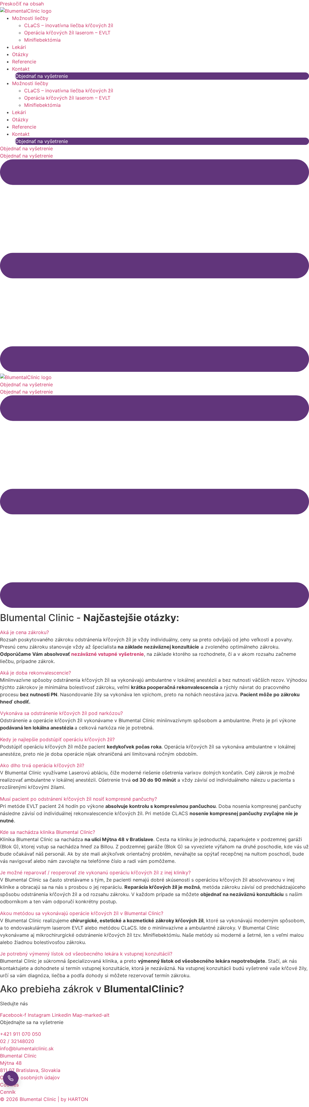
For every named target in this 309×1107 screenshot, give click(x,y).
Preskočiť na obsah (22, 4)
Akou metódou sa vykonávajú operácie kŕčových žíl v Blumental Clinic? (81, 913)
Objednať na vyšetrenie (41, 76)
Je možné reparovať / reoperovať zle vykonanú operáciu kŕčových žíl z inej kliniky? (95, 872)
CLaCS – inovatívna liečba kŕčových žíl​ (68, 25)
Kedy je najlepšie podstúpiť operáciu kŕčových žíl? (57, 739)
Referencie (24, 62)
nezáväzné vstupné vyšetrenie (107, 654)
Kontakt (21, 69)
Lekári (19, 47)
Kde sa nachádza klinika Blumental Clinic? (47, 832)
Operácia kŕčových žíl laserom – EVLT (67, 33)
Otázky (20, 54)
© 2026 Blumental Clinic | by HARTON (44, 1099)
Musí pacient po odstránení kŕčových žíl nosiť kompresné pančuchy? (78, 799)
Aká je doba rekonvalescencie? (35, 673)
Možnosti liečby (30, 18)
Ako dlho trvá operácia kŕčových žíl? (42, 765)
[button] (154, 632)
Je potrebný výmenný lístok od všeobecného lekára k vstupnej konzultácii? (86, 954)
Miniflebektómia (42, 40)
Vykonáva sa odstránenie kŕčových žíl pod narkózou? (61, 713)
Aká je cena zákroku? (24, 632)
